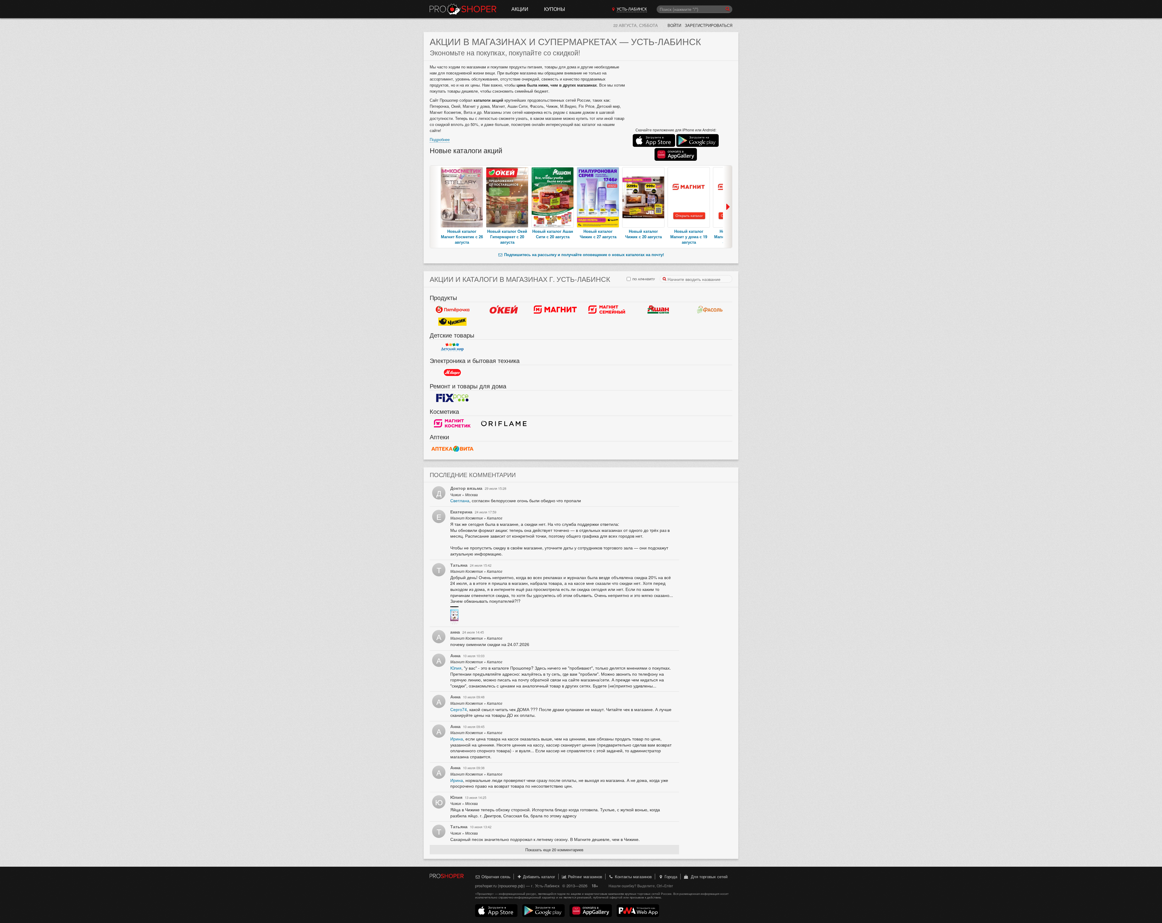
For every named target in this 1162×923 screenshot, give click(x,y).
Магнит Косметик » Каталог (476, 518)
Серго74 (458, 709)
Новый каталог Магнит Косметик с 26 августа (462, 236)
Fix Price (452, 398)
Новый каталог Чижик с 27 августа (598, 233)
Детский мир (452, 347)
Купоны (554, 8)
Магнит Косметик (452, 423)
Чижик (452, 322)
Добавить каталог (538, 876)
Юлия (455, 668)
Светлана (459, 500)
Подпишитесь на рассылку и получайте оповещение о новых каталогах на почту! (583, 254)
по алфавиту (643, 279)
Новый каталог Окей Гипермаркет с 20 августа (507, 236)
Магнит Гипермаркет (606, 310)
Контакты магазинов (633, 876)
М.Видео (452, 373)
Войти (674, 25)
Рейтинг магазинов (584, 876)
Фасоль (709, 310)
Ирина (456, 739)
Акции (519, 8)
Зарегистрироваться (708, 25)
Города (670, 876)
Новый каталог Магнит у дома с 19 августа (688, 236)
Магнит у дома (555, 310)
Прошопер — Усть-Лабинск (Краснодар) (463, 9)
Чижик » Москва (464, 494)
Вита (452, 449)
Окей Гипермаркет (504, 310)
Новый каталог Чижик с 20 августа (643, 233)
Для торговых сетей (707, 876)
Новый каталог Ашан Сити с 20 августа (552, 233)
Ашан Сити (658, 310)
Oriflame (504, 423)
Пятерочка (452, 310)
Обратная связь (495, 876)
